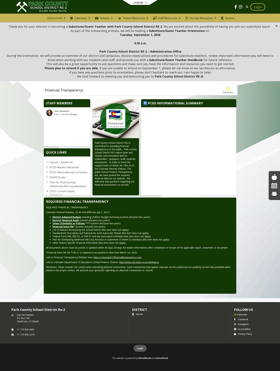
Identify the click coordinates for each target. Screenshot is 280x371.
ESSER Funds (58, 177)
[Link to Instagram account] (240, 7)
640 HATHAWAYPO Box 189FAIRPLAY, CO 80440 (28, 318)
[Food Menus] (274, 177)
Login (140, 348)
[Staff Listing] (274, 194)
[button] (276, 26)
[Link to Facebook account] (235, 7)
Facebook (243, 319)
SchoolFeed (162, 358)
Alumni (139, 314)
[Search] (246, 6)
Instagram (243, 324)
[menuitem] (56, 18)
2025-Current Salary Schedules (62, 193)
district (139, 309)
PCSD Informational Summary (68, 172)
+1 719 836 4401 (26, 329)
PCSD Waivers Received (64, 167)
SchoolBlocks (145, 358)
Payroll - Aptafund (61, 162)
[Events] (274, 185)
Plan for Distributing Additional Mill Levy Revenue (68, 184)
